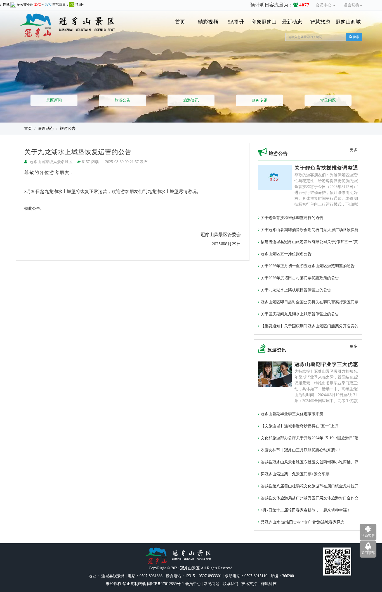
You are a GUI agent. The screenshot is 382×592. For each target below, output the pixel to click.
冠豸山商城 (348, 22)
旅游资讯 (191, 100)
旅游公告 (122, 100)
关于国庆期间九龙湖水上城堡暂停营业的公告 (299, 314)
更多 (354, 150)
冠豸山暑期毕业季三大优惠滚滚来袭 (336, 364)
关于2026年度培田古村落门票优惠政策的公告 (299, 278)
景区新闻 (54, 100)
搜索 (355, 37)
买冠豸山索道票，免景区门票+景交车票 (294, 474)
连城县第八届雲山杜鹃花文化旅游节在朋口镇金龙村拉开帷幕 (313, 486)
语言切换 (351, 5)
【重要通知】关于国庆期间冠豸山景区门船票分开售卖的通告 (313, 326)
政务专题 (259, 100)
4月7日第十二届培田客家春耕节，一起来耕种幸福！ (305, 510)
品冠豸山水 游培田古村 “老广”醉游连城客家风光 (302, 522)
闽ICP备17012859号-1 (165, 584)
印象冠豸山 (264, 22)
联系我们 (230, 584)
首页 (180, 22)
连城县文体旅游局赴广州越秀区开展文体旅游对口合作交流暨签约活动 (321, 498)
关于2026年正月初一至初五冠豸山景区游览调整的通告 (307, 266)
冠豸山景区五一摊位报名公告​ (286, 254)
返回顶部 (368, 553)
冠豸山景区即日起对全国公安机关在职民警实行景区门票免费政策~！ (320, 302)
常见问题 (328, 100)
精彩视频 (208, 22)
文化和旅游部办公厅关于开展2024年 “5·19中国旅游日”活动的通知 (317, 438)
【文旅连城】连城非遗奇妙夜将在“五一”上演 (299, 426)
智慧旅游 (320, 22)
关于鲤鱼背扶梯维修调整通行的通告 (336, 168)
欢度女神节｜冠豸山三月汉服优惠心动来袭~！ (300, 450)
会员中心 (324, 5)
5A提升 (236, 22)
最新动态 (292, 22)
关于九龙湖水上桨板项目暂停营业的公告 (295, 290)
